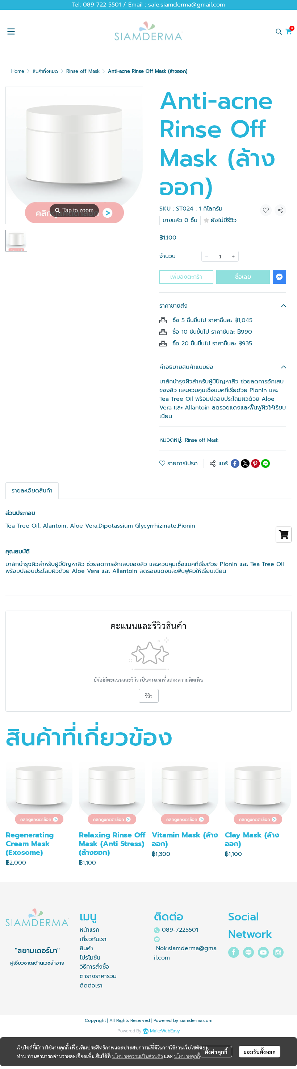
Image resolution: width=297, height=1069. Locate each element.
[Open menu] (11, 31)
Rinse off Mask (83, 71)
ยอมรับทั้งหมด (259, 1051)
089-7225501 (180, 930)
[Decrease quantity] (207, 256)
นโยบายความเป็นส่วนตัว (137, 1056)
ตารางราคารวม (98, 976)
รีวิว (148, 695)
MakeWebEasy (165, 1031)
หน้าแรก (89, 930)
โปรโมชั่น (90, 957)
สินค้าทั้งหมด (45, 71)
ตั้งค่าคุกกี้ (216, 1051)
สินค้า (86, 948)
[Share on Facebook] (235, 463)
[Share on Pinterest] (255, 463)
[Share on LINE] (265, 463)
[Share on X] (245, 463)
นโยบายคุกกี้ (187, 1056)
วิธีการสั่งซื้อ (94, 966)
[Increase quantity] (233, 256)
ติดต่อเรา (91, 985)
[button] (279, 31)
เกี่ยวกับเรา (93, 939)
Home (17, 71)
